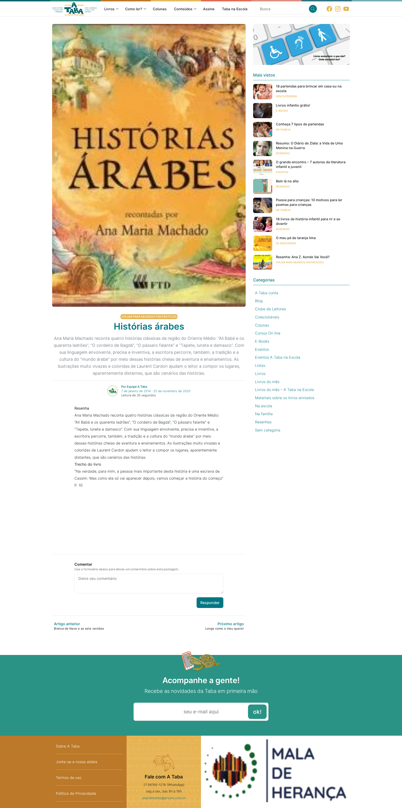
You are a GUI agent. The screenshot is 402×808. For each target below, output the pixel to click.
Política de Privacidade (76, 793)
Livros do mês (267, 381)
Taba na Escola (235, 9)
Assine (208, 9)
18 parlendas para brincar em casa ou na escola (309, 88)
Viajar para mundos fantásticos (149, 316)
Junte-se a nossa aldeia (76, 761)
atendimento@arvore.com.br (164, 798)
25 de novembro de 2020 (171, 391)
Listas (260, 365)
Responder (210, 602)
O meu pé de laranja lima (296, 238)
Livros (109, 9)
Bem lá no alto (287, 181)
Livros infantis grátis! (293, 105)
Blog (259, 300)
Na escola (263, 406)
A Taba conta (266, 292)
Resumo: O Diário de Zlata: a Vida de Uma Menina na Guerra (309, 145)
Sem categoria (286, 96)
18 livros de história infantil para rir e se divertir (308, 221)
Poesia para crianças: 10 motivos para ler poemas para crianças (309, 202)
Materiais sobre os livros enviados (284, 397)
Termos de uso (68, 777)
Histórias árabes (149, 326)
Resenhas (283, 153)
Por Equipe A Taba (134, 386)
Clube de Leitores (270, 309)
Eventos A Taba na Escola (277, 357)
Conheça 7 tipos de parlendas (300, 124)
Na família (283, 129)
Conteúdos (183, 9)
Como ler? (133, 9)
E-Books (282, 110)
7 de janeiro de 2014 (136, 391)
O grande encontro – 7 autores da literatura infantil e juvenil (310, 164)
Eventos (282, 172)
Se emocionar (286, 243)
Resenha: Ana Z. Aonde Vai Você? (303, 257)
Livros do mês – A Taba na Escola (284, 389)
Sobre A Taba (68, 746)
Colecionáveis (267, 317)
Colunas (160, 9)
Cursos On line (267, 333)
